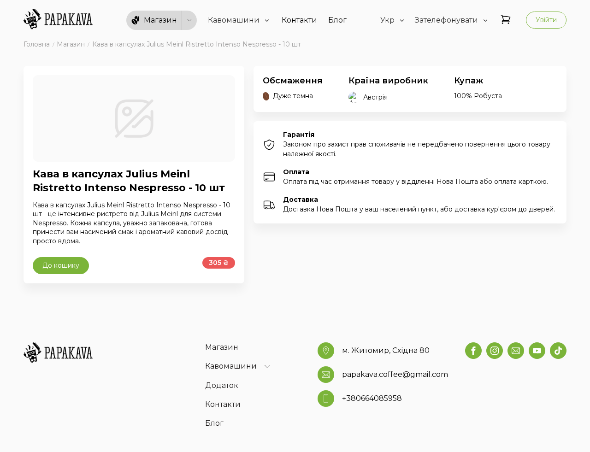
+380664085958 (372, 398)
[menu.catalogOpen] (189, 20)
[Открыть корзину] (505, 20)
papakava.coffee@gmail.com (395, 374)
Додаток (221, 385)
